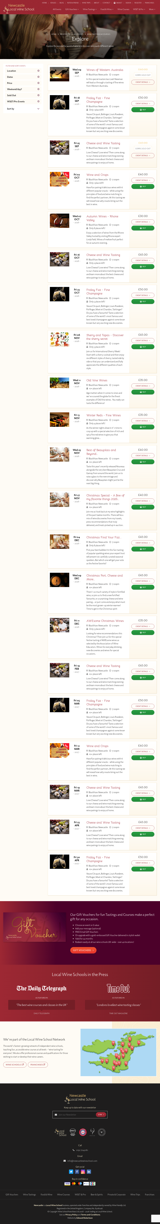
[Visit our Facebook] (77, 1172)
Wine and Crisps (97, 175)
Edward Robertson (84, 1218)
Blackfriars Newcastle (98, 74)
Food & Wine (46, 1194)
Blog (62, 3)
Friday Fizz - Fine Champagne (98, 100)
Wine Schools (14, 1064)
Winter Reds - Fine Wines (103, 415)
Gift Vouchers (82, 950)
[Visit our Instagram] (83, 1172)
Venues (53, 3)
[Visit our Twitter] (71, 1172)
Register (138, 3)
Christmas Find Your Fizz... (104, 537)
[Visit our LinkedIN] (89, 1172)
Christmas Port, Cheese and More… (104, 577)
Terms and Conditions (90, 1214)
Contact (106, 3)
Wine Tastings (29, 1194)
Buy (144, 110)
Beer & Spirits (97, 1194)
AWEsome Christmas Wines (105, 621)
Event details (142, 82)
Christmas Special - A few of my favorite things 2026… (105, 497)
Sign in (128, 3)
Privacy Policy (72, 1214)
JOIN (100, 1114)
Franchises (149, 3)
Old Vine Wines (96, 380)
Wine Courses (63, 1194)
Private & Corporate (117, 1194)
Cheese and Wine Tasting (103, 143)
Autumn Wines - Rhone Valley (102, 218)
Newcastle (38, 1205)
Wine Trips (135, 1194)
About (96, 3)
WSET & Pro (80, 1194)
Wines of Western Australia (104, 70)
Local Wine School (54, 1205)
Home (44, 3)
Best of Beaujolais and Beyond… (101, 452)
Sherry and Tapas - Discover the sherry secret (105, 337)
